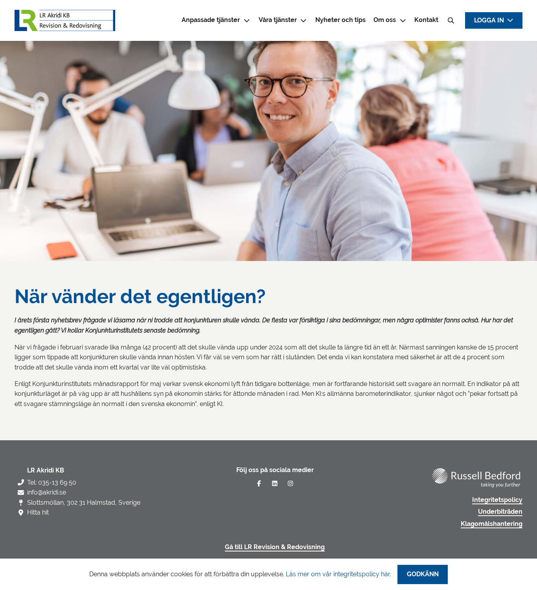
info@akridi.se (46, 492)
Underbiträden (500, 511)
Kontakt (426, 20)
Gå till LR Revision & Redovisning (275, 547)
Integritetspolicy (497, 500)
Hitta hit (38, 512)
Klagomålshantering (491, 524)
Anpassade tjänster (211, 20)
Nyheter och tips (340, 20)
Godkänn (423, 574)
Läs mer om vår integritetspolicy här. (338, 574)
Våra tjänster (278, 20)
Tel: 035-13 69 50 (51, 482)
